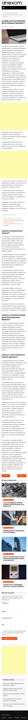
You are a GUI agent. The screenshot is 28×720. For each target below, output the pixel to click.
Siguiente (21, 475)
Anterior (7, 475)
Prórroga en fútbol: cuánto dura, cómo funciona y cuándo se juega (12, 689)
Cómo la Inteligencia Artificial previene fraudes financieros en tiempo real (13, 504)
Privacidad (16, 717)
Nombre (4, 611)
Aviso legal (23, 717)
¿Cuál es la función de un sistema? (12, 218)
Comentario (5, 603)
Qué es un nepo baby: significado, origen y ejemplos (13, 694)
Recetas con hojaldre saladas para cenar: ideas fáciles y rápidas (13, 684)
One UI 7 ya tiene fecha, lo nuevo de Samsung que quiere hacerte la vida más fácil (13, 558)
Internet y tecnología (8, 26)
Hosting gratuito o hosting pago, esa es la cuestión (13, 531)
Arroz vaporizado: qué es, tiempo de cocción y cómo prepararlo (12, 699)
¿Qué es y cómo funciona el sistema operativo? (13, 224)
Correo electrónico (7, 618)
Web (3, 624)
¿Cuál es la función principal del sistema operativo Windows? (14, 221)
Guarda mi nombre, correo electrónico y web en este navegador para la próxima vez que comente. (13, 632)
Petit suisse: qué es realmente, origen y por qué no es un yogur (14, 705)
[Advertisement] (14, 116)
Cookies (10, 717)
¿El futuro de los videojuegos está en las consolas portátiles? (13, 585)
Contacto (4, 717)
